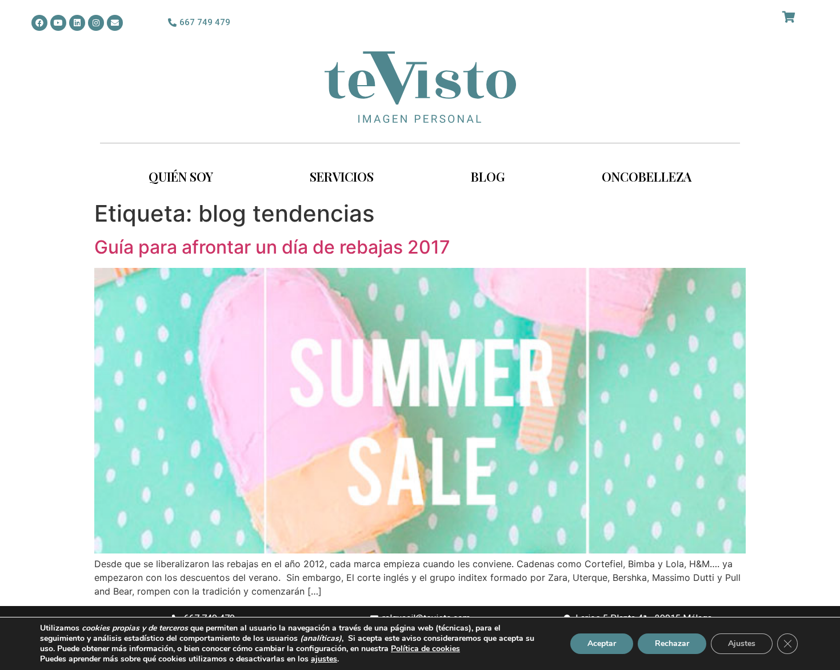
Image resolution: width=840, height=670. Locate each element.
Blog (488, 176)
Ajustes (741, 643)
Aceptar (601, 643)
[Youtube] (58, 23)
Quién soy (181, 176)
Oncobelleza (646, 176)
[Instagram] (96, 23)
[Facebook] (39, 23)
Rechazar (672, 643)
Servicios (342, 176)
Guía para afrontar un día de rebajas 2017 (272, 247)
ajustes (324, 659)
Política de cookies (425, 648)
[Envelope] (115, 23)
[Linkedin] (77, 23)
